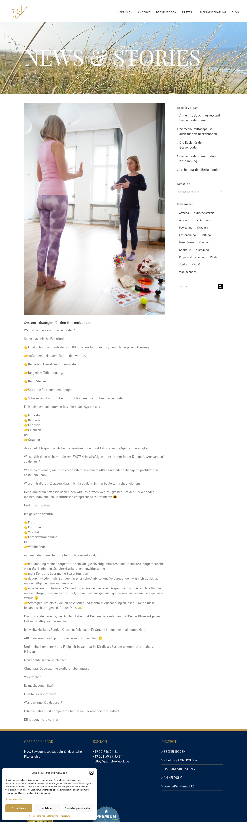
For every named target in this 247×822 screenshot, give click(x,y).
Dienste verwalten (13, 799)
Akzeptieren (19, 808)
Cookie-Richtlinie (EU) (179, 786)
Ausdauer (185, 220)
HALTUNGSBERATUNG (179, 769)
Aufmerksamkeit (204, 213)
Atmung (184, 213)
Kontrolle (185, 250)
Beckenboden (204, 220)
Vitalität (196, 264)
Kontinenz (205, 242)
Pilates (214, 257)
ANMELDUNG (173, 777)
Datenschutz (52, 815)
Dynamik (202, 227)
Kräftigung (202, 250)
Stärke (183, 264)
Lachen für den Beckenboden (199, 170)
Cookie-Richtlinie (37, 815)
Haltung (206, 235)
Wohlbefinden (188, 272)
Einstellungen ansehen (78, 808)
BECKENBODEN (175, 751)
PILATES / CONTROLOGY (180, 760)
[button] (91, 773)
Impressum (65, 815)
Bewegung (185, 227)
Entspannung (187, 235)
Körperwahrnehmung (192, 257)
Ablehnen (47, 808)
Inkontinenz (186, 242)
